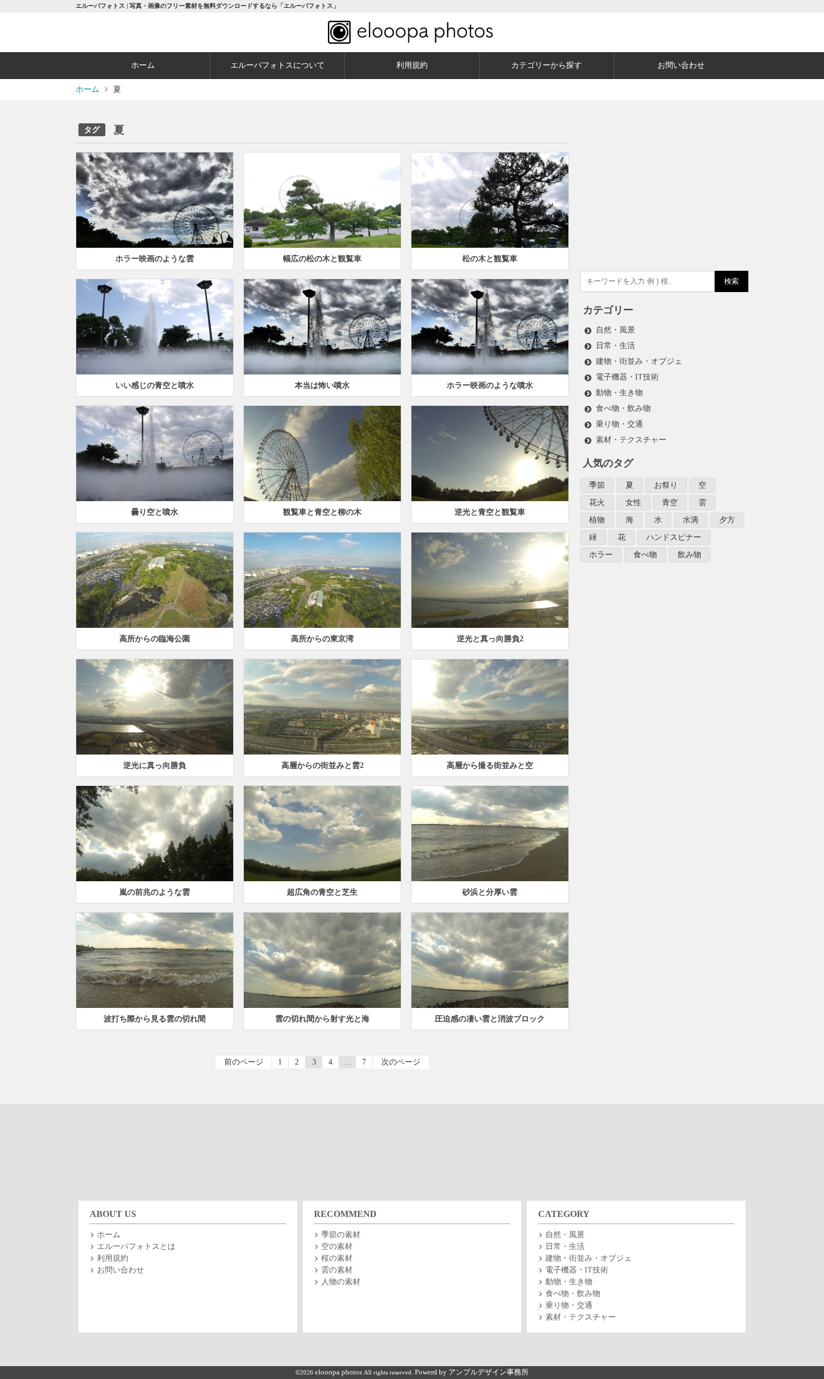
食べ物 (645, 554)
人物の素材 (340, 1282)
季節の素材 (340, 1234)
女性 (633, 502)
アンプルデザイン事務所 (488, 1372)
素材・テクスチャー (631, 440)
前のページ (243, 1062)
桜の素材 (337, 1258)
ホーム (143, 65)
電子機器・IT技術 (627, 377)
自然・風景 (615, 330)
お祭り (666, 485)
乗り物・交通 (619, 424)
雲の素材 (337, 1270)
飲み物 (689, 554)
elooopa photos (339, 1372)
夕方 (727, 520)
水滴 (690, 520)
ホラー (601, 554)
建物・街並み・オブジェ (639, 361)
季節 (597, 485)
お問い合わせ (681, 65)
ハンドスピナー (673, 537)
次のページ (400, 1062)
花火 (597, 502)
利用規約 (412, 65)
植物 (597, 520)
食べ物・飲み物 (623, 408)
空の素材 (337, 1246)
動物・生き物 (619, 392)
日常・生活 (615, 345)
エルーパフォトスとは (136, 1246)
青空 (670, 502)
